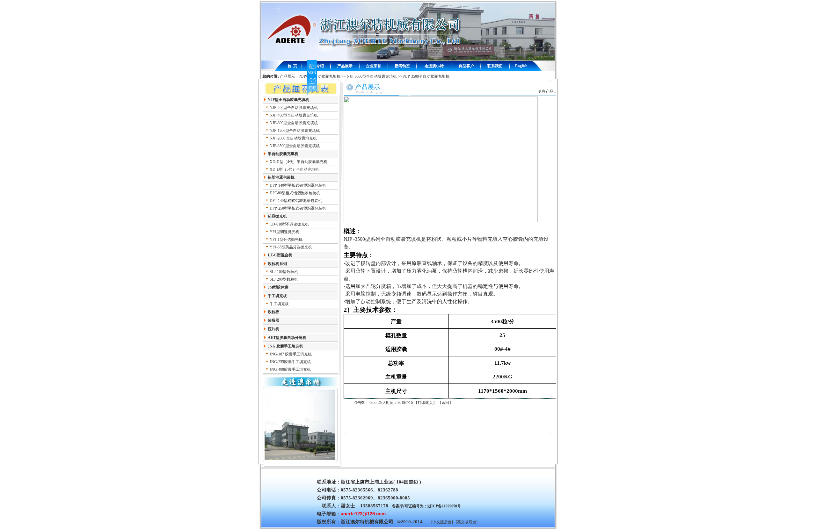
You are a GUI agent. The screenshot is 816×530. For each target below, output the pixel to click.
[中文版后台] (442, 522)
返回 (445, 402)
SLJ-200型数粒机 (284, 279)
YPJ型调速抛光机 (284, 232)
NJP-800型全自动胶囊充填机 (294, 123)
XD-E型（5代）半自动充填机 (294, 169)
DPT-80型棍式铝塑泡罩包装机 (295, 193)
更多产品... (547, 91)
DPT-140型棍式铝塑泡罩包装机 (296, 200)
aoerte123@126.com (363, 513)
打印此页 (425, 402)
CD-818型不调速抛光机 (289, 224)
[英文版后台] (466, 522)
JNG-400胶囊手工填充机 (290, 369)
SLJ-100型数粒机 (284, 271)
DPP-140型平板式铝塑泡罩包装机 (298, 185)
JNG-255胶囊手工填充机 (290, 362)
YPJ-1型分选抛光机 (286, 239)
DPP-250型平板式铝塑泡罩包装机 (298, 208)
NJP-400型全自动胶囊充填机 (294, 115)
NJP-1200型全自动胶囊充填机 (295, 130)
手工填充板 (279, 304)
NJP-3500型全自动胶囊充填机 (372, 76)
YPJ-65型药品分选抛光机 (291, 247)
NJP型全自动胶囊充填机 (319, 76)
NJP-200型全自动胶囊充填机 (294, 107)
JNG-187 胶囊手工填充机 (291, 354)
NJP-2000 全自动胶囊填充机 (293, 138)
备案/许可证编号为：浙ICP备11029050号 (426, 506)
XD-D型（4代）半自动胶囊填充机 (298, 162)
